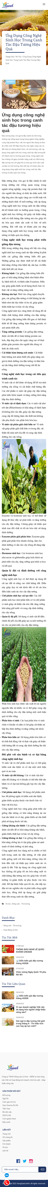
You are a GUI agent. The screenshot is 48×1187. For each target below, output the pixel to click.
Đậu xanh (6, 1122)
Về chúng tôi (7, 1137)
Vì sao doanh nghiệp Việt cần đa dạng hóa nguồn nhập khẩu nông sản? (30, 1009)
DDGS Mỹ (6, 1115)
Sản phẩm (6, 1140)
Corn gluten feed (9, 1119)
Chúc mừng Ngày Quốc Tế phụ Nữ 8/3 (31, 973)
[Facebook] (18, 1161)
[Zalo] (7, 1174)
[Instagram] (31, 1161)
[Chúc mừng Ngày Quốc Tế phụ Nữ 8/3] (8, 972)
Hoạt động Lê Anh (10, 930)
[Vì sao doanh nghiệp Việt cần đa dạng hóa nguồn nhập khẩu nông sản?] (8, 1008)
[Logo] (8, 5)
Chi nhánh (6, 1144)
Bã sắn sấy (7, 1112)
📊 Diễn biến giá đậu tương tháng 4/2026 (29, 962)
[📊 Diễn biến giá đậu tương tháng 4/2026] (8, 960)
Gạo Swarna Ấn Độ (10, 1105)
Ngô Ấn (5, 1098)
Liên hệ (5, 1151)
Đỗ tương (6, 1095)
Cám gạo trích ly (9, 1102)
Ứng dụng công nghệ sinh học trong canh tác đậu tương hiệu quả (23, 122)
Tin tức (18, 57)
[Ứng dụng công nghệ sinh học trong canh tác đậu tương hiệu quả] (24, 94)
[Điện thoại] (7, 1182)
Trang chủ (10, 57)
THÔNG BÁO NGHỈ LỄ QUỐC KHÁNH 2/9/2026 (30, 950)
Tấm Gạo (6, 1109)
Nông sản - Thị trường (21, 904)
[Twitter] (24, 1161)
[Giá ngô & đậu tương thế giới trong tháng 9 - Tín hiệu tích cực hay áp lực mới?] (8, 1022)
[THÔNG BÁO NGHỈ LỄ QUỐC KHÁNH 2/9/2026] (8, 949)
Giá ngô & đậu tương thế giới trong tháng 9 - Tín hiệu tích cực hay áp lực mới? (30, 1023)
